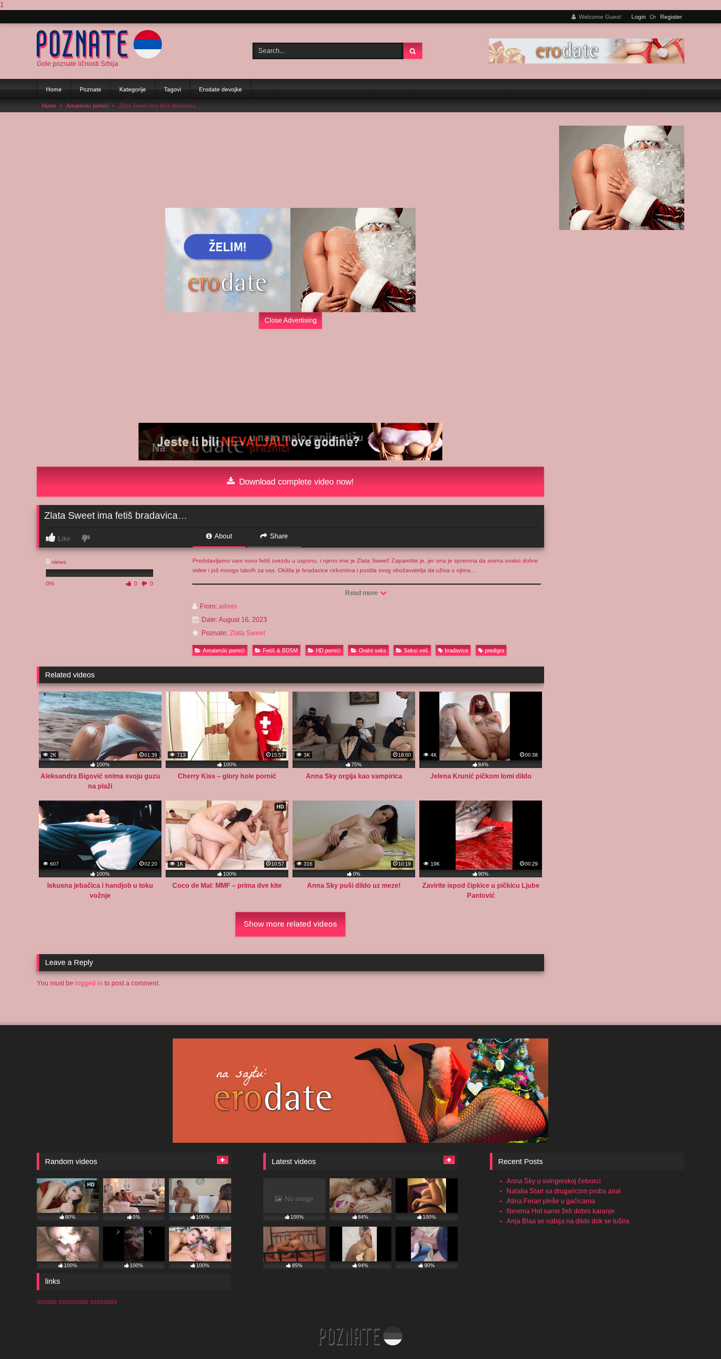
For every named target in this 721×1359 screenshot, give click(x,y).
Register (671, 16)
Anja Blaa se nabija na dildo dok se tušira (568, 1221)
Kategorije (132, 89)
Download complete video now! (295, 481)
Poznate (90, 89)
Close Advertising (291, 320)
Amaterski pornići (87, 106)
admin (228, 606)
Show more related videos (290, 923)
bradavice (456, 650)
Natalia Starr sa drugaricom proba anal (564, 1191)
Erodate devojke (220, 89)
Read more (362, 592)
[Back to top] (695, 1335)
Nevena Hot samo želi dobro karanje (561, 1211)
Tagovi (172, 89)
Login (638, 16)
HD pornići (328, 650)
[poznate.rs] (99, 44)
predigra (494, 650)
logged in (89, 983)
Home (54, 89)
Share (278, 536)
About (222, 536)
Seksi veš (416, 650)
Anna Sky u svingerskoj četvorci (554, 1181)
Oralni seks (372, 650)
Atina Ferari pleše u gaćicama (551, 1201)
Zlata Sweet (247, 633)
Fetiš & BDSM (280, 650)
